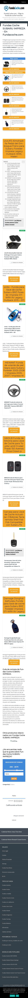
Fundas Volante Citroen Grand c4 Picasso (12, 968)
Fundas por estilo (6, 945)
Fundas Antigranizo (7, 915)
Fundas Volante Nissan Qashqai (10, 960)
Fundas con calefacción (8, 902)
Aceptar (12, 995)
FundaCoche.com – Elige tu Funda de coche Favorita (14, 14)
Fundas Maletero (6, 923)
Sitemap (4, 863)
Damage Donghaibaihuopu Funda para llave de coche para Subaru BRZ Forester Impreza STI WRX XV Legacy (14, 201)
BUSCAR (14, 778)
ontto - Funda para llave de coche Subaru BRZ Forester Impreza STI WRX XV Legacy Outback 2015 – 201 (12, 329)
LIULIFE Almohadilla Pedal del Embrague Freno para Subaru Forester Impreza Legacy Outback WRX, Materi (13, 166)
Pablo (14, 795)
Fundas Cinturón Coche (8, 898)
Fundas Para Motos (7, 868)
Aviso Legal (5, 851)
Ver (17, 995)
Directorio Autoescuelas (8, 872)
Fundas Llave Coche (7, 906)
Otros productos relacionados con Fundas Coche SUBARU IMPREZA (12, 210)
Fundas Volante (6, 910)
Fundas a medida (6, 893)
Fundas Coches (6, 889)
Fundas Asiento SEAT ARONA (9, 956)
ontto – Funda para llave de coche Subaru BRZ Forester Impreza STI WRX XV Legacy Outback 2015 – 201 (14, 174)
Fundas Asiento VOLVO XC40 (9, 964)
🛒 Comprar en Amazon (17, 262)
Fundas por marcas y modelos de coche (12, 940)
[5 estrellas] (8, 817)
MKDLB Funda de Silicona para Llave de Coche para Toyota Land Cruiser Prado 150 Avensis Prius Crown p (13, 188)
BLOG (3, 876)
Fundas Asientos (6, 885)
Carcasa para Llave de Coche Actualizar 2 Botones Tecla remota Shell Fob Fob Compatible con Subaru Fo (14, 195)
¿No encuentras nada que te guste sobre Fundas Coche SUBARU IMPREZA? (12, 215)
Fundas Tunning (6, 919)
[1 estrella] (9, 808)
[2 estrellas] (18, 808)
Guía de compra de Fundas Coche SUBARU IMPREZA (11, 206)
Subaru (12, 784)
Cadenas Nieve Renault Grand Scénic (13, 839)
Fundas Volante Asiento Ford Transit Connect (13, 973)
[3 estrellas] (9, 813)
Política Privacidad (7, 859)
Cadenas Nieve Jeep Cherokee (11, 832)
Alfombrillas (5, 927)
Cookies (4, 855)
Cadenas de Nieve (6, 932)
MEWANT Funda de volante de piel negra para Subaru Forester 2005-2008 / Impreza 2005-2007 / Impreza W (14, 181)
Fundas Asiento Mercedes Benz (10, 977)
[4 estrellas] (18, 813)
